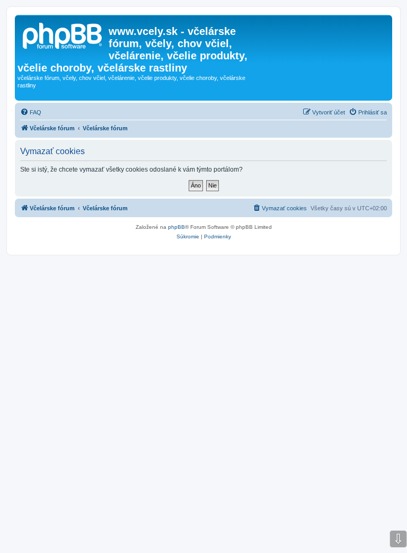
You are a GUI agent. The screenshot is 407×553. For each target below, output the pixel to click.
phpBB (176, 227)
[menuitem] (30, 112)
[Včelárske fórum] (63, 34)
